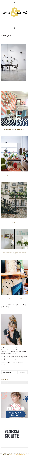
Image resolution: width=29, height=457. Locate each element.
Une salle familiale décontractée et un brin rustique (14, 298)
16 (7, 307)
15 (3, 307)
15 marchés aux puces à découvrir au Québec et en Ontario (14, 253)
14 (24, 305)
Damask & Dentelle (14, 14)
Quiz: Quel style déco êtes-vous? (14, 175)
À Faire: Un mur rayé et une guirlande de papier (14, 129)
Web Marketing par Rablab (18, 454)
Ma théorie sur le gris (14, 84)
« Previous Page (8, 305)
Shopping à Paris (14, 222)
